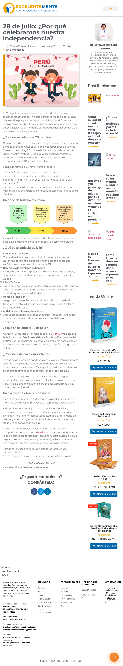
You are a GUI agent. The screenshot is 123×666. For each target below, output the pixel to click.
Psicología (42, 592)
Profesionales (66, 602)
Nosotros (64, 588)
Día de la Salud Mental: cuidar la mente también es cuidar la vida (112, 186)
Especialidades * (68, 595)
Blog (62, 606)
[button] (110, 8)
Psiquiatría (42, 588)
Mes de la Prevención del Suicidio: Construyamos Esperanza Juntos (98, 265)
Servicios (64, 592)
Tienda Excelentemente (44, 611)
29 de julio (57, 333)
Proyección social (68, 599)
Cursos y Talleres (45, 602)
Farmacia (41, 595)
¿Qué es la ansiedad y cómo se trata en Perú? (113, 125)
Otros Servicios (44, 606)
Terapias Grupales (45, 599)
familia (41, 432)
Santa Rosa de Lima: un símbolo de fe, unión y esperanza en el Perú (113, 268)
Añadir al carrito (106, 367)
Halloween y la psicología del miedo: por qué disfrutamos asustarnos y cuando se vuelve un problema (97, 200)
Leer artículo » (93, 146)
